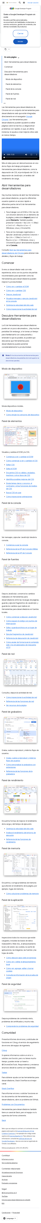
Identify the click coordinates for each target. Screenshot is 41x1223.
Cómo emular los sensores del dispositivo (22, 415)
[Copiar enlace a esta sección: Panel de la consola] (23, 503)
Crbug (4, 1050)
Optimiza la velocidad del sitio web (20, 305)
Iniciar (20, 41)
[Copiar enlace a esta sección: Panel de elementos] (24, 421)
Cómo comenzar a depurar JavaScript (21, 617)
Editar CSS (10, 465)
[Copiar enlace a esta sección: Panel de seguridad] (23, 984)
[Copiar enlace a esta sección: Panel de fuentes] (21, 559)
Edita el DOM (11, 469)
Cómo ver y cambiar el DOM (17, 287)
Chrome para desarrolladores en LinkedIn (16, 1200)
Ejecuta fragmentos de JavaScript (19, 634)
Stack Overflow (8, 1088)
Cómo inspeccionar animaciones (19, 497)
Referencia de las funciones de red (20, 701)
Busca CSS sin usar (13, 493)
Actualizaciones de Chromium (12, 1172)
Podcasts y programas (9, 1183)
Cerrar (20, 33)
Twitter (4, 1073)
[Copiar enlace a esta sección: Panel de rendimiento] (25, 780)
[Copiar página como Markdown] (6, 49)
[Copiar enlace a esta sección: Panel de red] (16, 654)
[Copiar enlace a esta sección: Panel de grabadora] (24, 712)
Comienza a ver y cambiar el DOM (19, 457)
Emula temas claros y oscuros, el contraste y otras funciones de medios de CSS (21, 486)
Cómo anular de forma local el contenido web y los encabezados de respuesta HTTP (22, 645)
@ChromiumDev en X (9, 1193)
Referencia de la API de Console (19, 553)
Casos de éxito (7, 1176)
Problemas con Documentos (13, 1104)
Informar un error (8, 1159)
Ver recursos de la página (16, 705)
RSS (3, 1203)
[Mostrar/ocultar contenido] (18, 57)
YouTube (5, 1196)
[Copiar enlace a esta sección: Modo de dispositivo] (24, 369)
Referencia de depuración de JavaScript (22, 638)
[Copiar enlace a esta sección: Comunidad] (18, 1033)
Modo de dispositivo (14, 411)
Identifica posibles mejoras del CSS (20, 479)
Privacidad (16, 1212)
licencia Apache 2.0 (16, 1136)
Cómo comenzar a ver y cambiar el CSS (22, 461)
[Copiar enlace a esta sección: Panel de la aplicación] (25, 900)
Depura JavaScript (13, 295)
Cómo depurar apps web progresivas (21, 958)
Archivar (5, 1180)
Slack (4, 1120)
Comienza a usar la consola (17, 545)
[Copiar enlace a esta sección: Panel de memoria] (22, 848)
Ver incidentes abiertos (9, 1163)
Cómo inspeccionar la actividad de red (21, 309)
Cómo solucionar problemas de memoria (22, 894)
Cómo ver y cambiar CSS (16, 291)
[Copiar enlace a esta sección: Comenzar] (16, 263)
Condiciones (6, 1212)
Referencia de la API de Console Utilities (22, 549)
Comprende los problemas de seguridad (22, 1026)
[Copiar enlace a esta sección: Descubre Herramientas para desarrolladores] (23, 319)
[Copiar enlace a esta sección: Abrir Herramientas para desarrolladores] (23, 188)
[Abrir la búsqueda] (19, 2)
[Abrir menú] (3, 2)
